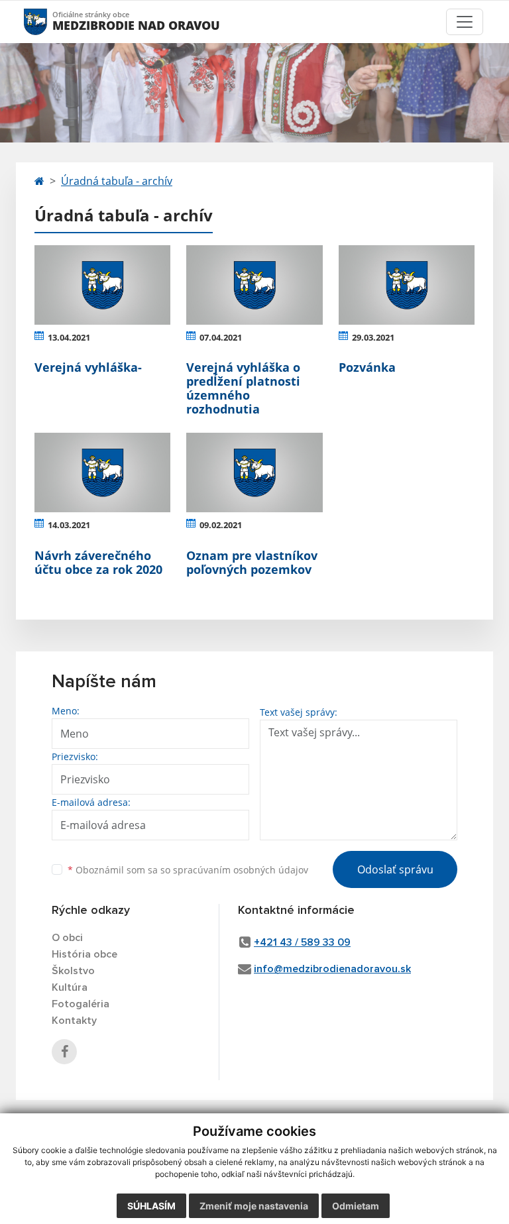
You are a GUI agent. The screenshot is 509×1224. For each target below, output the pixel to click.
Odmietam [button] (355, 1205)
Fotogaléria (80, 1004)
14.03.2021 (69, 525)
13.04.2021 (69, 337)
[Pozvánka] (407, 285)
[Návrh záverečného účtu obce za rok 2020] (102, 472)
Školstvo (73, 971)
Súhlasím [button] (151, 1205)
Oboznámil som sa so (188, 869)
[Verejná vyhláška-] (102, 285)
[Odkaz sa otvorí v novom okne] (64, 1051)
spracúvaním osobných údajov (240, 869)
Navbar (48, 21)
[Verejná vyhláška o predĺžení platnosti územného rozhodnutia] (254, 285)
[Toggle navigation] (464, 22)
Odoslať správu (395, 869)
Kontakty (74, 1020)
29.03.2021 (373, 337)
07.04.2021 (220, 337)
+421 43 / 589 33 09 (302, 942)
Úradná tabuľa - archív (116, 181)
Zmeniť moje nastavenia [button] (253, 1205)
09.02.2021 (220, 525)
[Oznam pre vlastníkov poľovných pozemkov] (254, 472)
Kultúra (69, 987)
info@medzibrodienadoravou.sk (332, 969)
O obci (67, 937)
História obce (84, 954)
